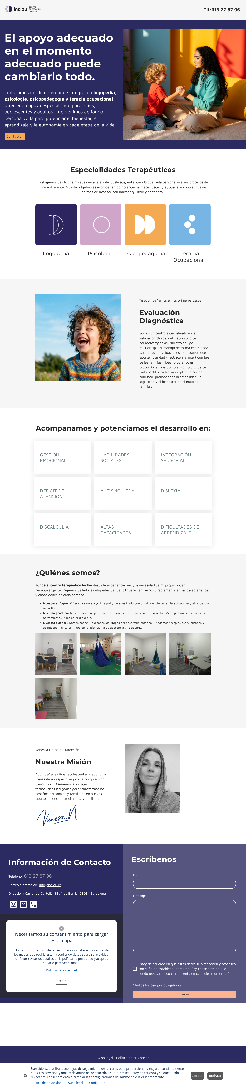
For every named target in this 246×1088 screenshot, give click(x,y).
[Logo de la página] (23, 10)
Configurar (97, 1083)
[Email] (23, 904)
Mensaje (139, 896)
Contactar (14, 136)
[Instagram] (13, 904)
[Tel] (33, 904)
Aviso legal (104, 1058)
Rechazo (215, 1076)
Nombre (140, 875)
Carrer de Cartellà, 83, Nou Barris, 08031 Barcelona (65, 893)
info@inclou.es (50, 885)
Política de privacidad (61, 970)
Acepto (62, 981)
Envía (184, 994)
